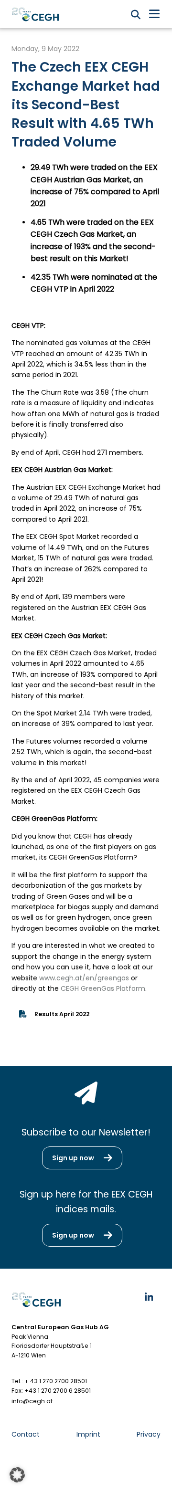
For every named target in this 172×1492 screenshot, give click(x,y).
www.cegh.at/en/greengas (84, 978)
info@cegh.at (32, 1401)
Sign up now (73, 1158)
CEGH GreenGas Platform (103, 988)
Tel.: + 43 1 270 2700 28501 (49, 1381)
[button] (17, 1475)
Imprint (88, 1434)
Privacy (149, 1434)
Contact (25, 1434)
